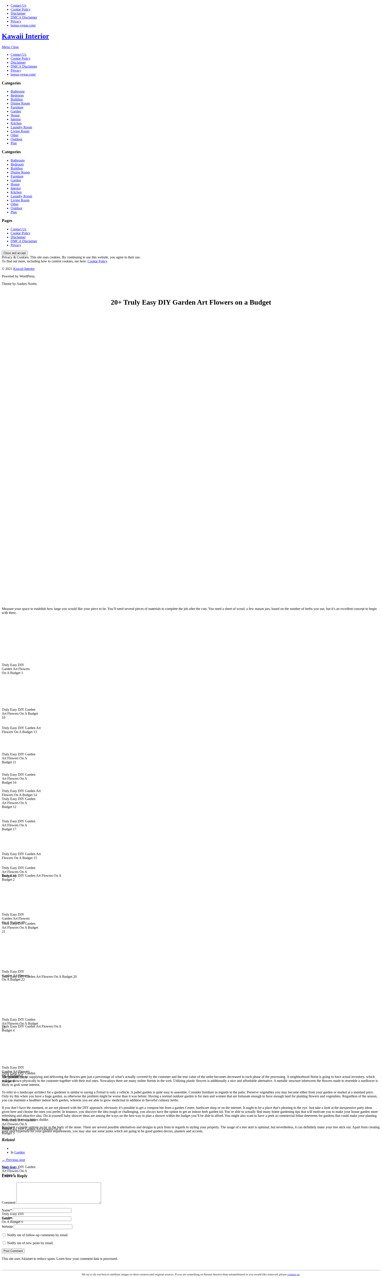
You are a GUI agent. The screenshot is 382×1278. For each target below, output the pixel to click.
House (15, 115)
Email (7, 1218)
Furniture (17, 107)
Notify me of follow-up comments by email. (37, 1235)
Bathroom (18, 91)
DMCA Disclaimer (24, 17)
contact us (293, 1274)
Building (17, 99)
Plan (14, 143)
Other (15, 135)
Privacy (16, 21)
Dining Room (20, 103)
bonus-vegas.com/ (23, 25)
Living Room (20, 131)
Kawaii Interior (25, 36)
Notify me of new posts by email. (30, 1243)
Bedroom (17, 95)
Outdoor (16, 139)
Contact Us (18, 5)
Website (7, 1226)
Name (7, 1210)
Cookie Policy (21, 9)
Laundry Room (21, 127)
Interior (16, 119)
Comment (8, 1202)
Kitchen (16, 123)
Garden (16, 111)
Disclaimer (18, 13)
